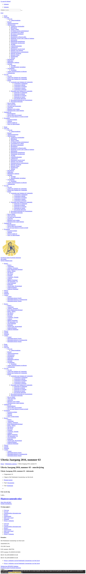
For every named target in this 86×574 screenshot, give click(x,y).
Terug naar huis (11, 104)
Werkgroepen (11, 355)
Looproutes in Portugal (20, 89)
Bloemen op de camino (13, 109)
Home (5, 16)
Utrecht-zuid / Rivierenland (14, 286)
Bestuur (9, 22)
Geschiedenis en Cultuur (17, 32)
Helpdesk (6, 519)
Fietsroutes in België (19, 94)
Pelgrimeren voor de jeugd (18, 49)
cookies (10, 570)
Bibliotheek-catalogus (13, 359)
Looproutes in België (19, 85)
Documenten (10, 483)
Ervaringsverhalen (12, 119)
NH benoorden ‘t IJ (12, 281)
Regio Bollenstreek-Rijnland (15, 269)
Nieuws (6, 290)
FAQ (2, 13)
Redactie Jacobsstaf (16, 53)
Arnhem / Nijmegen (12, 268)
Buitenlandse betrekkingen (18, 41)
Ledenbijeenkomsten (16, 46)
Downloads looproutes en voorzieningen (21, 100)
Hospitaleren (14, 35)
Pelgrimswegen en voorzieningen (19, 52)
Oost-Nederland (11, 283)
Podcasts (9, 415)
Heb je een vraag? (9, 517)
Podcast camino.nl (12, 122)
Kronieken (13, 70)
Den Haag (10, 274)
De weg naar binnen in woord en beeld (17, 116)
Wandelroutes (14, 56)
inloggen (6, 4)
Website (13, 58)
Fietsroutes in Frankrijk (20, 95)
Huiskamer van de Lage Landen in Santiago (22, 38)
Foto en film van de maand (14, 115)
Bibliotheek (14, 28)
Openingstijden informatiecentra (12, 513)
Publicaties (10, 61)
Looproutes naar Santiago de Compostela (22, 82)
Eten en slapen (11, 103)
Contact (6, 295)
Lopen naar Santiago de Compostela (17, 77)
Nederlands (10, 485)
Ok (9, 572)
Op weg (6, 74)
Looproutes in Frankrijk (20, 86)
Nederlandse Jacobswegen (18, 43)
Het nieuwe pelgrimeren (17, 34)
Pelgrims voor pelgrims (17, 50)
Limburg (9, 278)
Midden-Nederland (12, 280)
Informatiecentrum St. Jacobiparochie (17, 299)
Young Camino (15, 29)
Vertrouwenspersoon (12, 23)
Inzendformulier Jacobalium (18, 67)
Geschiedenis (10, 68)
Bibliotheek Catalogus (13, 62)
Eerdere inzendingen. (6, 503)
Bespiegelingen (11, 113)
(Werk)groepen (11, 25)
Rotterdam (10, 284)
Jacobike (13, 44)
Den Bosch (10, 272)
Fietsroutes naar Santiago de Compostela (21, 91)
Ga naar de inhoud (5, 1)
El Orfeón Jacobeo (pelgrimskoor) (20, 31)
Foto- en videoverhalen (13, 124)
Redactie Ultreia (15, 55)
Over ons (6, 17)
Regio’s (6, 263)
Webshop (6, 293)
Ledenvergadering (15, 20)
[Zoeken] (21, 10)
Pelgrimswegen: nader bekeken (15, 110)
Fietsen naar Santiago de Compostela (17, 79)
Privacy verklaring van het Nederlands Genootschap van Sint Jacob (22, 560)
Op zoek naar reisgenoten (14, 106)
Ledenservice (14, 47)
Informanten (14, 40)
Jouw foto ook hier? (6, 502)
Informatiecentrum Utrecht (14, 298)
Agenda (6, 292)
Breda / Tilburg (11, 271)
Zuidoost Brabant (12, 287)
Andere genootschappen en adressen (17, 71)
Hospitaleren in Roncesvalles (18, 37)
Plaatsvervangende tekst (11, 499)
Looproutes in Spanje (19, 88)
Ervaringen (7, 118)
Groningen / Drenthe (12, 277)
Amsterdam (10, 266)
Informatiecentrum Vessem (14, 301)
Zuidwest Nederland (12, 289)
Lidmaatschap (11, 73)
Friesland (9, 275)
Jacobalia (9, 64)
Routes (9, 80)
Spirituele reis (7, 112)
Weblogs (9, 121)
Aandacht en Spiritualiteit (17, 26)
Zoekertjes (10, 107)
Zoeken (3, 10)
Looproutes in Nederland (20, 83)
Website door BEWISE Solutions (9, 566)
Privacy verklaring (9, 520)
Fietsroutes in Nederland (20, 92)
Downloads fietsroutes (20, 98)
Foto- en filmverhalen (13, 416)
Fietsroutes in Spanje (19, 97)
